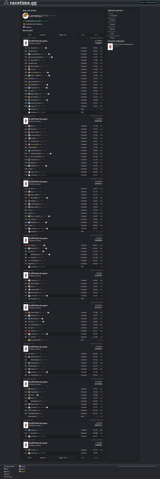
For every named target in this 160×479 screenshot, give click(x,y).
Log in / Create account (148, 2)
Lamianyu (28, 27)
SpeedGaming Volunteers (34, 24)
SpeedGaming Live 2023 (33, 21)
